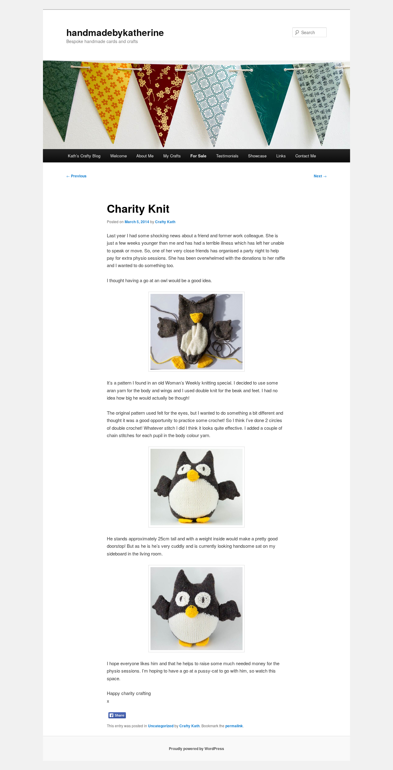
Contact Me (305, 156)
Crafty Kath (165, 221)
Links (281, 156)
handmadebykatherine (115, 32)
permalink (234, 726)
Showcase (257, 156)
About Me (145, 156)
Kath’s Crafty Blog (84, 156)
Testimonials (227, 156)
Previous (76, 176)
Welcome (118, 156)
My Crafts (172, 156)
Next (320, 176)
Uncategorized (160, 726)
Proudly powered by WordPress (196, 748)
